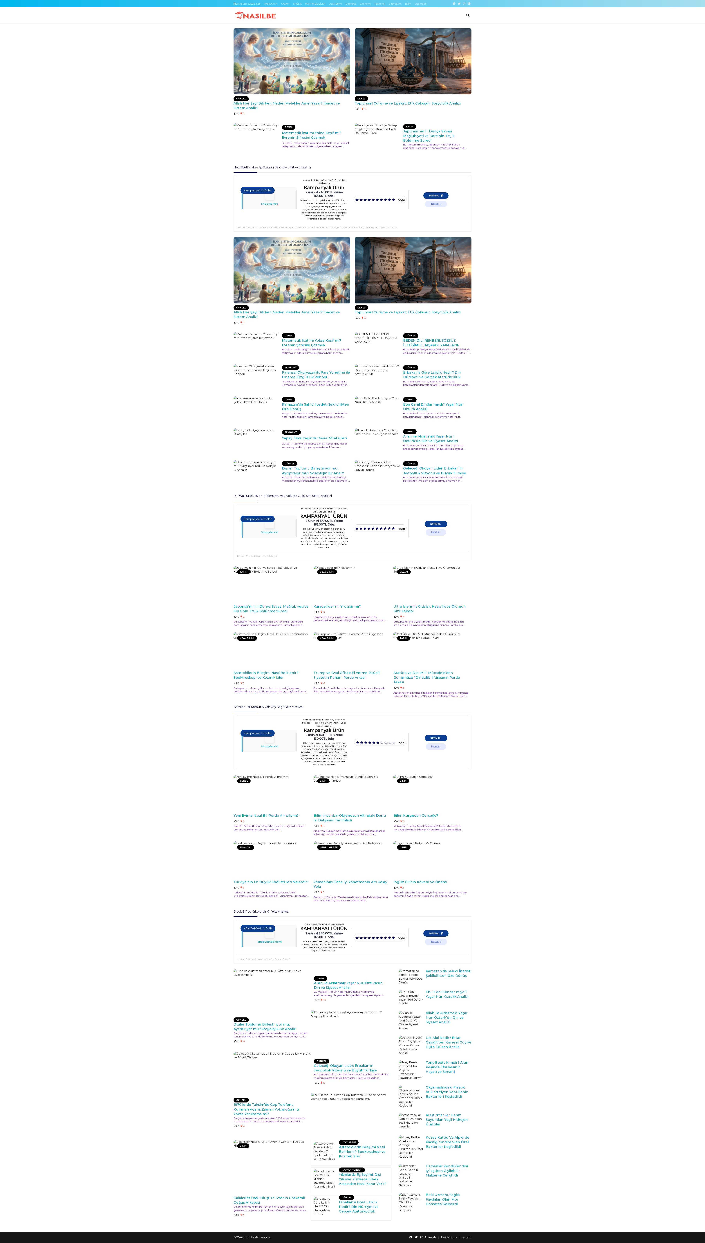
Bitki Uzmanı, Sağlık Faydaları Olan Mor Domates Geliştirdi (443, 1199)
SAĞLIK (297, 3)
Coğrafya (351, 3)
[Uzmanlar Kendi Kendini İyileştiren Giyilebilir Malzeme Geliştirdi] (411, 1175)
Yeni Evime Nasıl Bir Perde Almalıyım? (266, 816)
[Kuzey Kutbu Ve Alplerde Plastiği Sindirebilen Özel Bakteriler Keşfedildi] (411, 1147)
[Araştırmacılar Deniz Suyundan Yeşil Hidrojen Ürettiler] (411, 1120)
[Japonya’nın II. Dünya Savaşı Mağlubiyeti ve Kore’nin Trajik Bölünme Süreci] (378, 136)
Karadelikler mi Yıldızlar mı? (337, 607)
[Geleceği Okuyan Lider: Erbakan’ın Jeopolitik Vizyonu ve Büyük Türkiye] (378, 473)
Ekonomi (365, 3)
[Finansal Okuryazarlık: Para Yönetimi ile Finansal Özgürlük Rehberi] (257, 377)
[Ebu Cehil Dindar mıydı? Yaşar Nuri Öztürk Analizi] (378, 409)
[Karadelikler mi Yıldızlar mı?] (351, 584)
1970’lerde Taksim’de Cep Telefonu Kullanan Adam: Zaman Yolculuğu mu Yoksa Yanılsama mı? (266, 1109)
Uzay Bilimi (335, 3)
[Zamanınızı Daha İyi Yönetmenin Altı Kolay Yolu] (351, 859)
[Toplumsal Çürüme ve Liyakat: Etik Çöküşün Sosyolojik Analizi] (413, 61)
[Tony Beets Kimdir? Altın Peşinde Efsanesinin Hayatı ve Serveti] (411, 1070)
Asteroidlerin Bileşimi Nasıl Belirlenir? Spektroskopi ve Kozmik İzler (362, 1151)
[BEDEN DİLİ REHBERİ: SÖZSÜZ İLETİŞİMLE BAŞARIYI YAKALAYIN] (378, 345)
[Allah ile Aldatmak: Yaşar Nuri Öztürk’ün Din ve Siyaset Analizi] (378, 441)
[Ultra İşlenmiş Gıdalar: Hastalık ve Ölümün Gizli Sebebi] (431, 584)
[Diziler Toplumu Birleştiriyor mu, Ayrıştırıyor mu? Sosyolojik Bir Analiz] (257, 473)
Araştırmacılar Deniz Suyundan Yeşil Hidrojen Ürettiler (447, 1119)
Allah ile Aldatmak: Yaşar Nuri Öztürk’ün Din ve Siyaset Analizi (447, 1017)
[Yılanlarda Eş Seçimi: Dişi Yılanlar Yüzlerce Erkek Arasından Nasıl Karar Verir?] (325, 1178)
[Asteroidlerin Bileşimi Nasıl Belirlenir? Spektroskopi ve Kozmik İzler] (271, 650)
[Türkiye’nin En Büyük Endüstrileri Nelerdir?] (271, 859)
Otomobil (420, 3)
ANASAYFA (270, 3)
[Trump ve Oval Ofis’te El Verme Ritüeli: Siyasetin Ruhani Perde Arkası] (351, 650)
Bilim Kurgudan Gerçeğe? (415, 816)
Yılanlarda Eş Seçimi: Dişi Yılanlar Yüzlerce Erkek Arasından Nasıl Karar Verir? (362, 1179)
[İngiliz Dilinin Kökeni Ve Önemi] (431, 859)
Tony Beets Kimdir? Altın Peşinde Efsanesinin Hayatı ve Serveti (447, 1067)
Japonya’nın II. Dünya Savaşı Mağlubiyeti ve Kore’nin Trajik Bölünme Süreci (428, 136)
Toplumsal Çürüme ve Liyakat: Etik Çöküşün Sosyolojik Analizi (408, 103)
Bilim (408, 3)
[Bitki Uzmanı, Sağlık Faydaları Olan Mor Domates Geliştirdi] (411, 1202)
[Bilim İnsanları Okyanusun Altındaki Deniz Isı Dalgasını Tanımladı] (351, 793)
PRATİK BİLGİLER (315, 3)
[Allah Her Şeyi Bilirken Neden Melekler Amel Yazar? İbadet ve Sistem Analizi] (292, 61)
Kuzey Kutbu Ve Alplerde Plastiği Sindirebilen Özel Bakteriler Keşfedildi (447, 1142)
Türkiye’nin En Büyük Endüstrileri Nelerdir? (271, 882)
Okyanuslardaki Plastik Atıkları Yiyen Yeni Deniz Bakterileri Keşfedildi (447, 1092)
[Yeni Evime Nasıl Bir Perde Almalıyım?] (271, 793)
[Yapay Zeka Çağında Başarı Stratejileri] (257, 441)
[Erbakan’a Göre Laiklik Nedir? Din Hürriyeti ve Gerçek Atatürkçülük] (378, 377)
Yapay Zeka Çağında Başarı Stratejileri (314, 438)
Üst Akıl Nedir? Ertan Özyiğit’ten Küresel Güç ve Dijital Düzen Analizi (448, 1042)
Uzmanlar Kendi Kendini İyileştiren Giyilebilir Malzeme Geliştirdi (447, 1170)
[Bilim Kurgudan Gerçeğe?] (431, 793)
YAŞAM (285, 3)
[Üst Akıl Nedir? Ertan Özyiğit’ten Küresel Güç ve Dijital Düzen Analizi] (411, 1045)
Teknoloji (379, 3)
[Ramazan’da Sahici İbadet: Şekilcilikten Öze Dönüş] (257, 409)
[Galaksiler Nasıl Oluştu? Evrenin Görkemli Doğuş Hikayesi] (271, 1166)
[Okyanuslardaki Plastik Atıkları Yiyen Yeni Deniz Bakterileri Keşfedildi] (411, 1096)
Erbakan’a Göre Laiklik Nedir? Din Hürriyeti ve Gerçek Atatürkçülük (359, 1206)
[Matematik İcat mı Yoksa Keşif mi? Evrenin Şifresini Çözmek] (257, 136)
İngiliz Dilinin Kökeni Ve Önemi (420, 882)
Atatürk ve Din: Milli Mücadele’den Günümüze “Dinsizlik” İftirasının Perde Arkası (426, 677)
